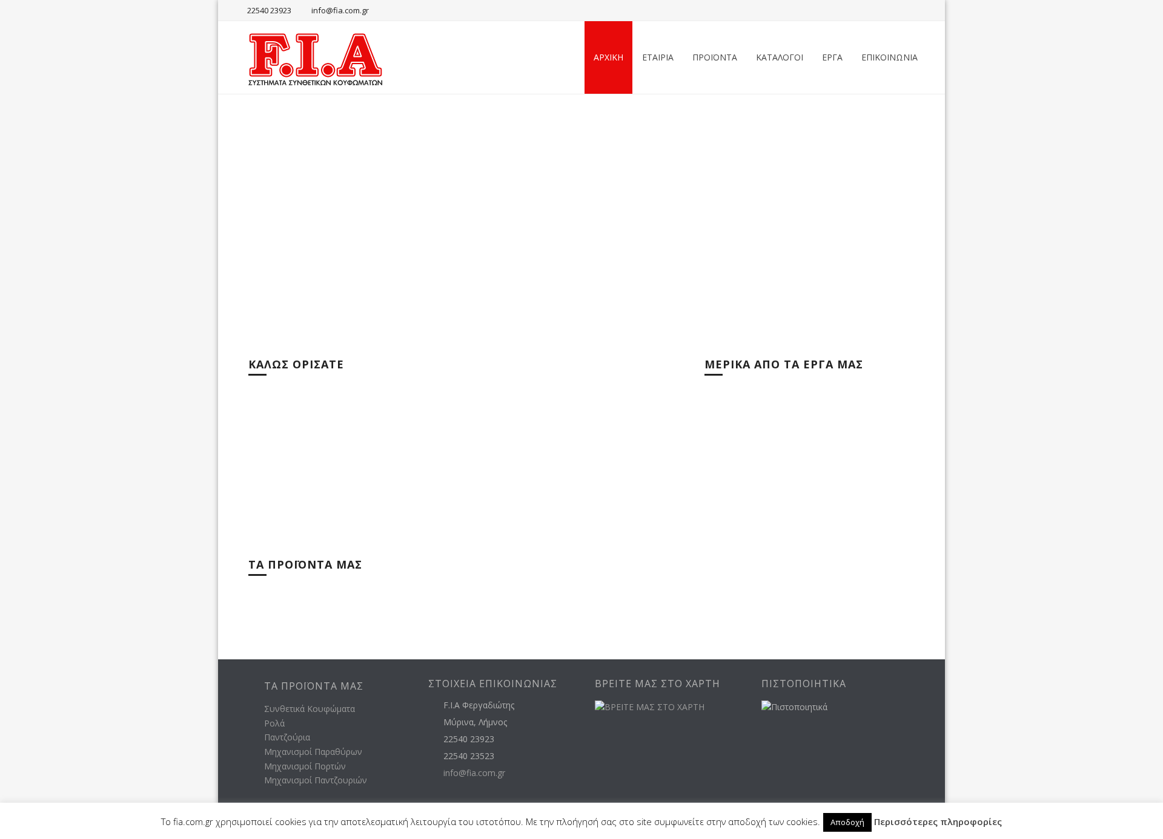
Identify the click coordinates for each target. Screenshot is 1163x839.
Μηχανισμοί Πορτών (305, 766)
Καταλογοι (779, 57)
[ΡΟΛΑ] (435, 593)
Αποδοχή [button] (847, 822)
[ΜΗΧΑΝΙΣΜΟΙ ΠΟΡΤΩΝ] (767, 593)
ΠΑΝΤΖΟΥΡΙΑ (512, 610)
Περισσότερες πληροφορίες (938, 821)
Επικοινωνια (889, 57)
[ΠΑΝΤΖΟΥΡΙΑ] (546, 593)
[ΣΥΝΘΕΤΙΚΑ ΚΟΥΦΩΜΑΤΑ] (325, 593)
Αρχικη (608, 57)
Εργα (832, 57)
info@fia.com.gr (340, 10)
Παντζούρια (287, 737)
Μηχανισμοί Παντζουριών (315, 780)
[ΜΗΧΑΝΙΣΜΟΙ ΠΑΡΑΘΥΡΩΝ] (657, 593)
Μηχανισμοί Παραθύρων (313, 751)
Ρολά (274, 723)
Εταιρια (658, 57)
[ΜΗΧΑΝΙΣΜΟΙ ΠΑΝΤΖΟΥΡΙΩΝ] (878, 593)
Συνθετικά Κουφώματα (309, 708)
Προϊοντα (714, 57)
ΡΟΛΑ (388, 610)
